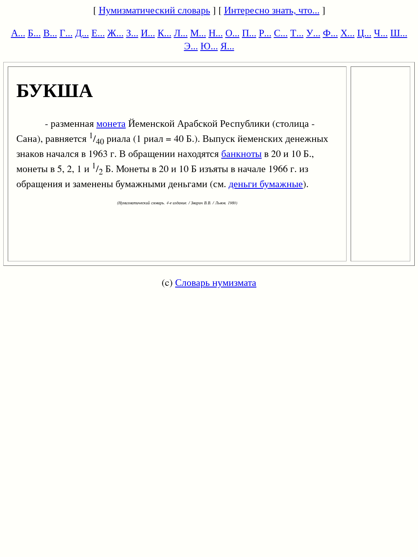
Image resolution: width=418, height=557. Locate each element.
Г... (66, 32)
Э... (191, 45)
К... (164, 32)
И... (148, 32)
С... (281, 32)
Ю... (209, 45)
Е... (98, 32)
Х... (347, 32)
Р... (265, 32)
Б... (34, 32)
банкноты (241, 153)
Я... (227, 45)
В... (50, 32)
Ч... (381, 32)
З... (132, 32)
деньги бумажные (266, 183)
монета (111, 123)
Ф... (330, 32)
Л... (181, 32)
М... (198, 32)
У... (313, 32)
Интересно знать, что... (272, 9)
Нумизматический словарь (154, 9)
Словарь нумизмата (215, 282)
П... (249, 32)
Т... (297, 32)
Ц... (364, 32)
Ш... (398, 32)
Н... (216, 32)
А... (18, 32)
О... (232, 32)
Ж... (115, 32)
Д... (82, 32)
